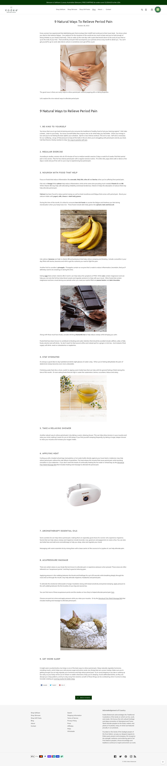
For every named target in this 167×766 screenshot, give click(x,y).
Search (69, 713)
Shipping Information (74, 715)
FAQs (69, 729)
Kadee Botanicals (131, 761)
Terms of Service (72, 718)
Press (69, 723)
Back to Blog (85, 697)
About (33, 723)
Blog (32, 721)
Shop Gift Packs (36, 718)
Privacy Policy (72, 721)
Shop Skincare (35, 715)
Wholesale (71, 731)
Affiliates (70, 726)
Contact (33, 726)
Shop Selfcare (35, 713)
